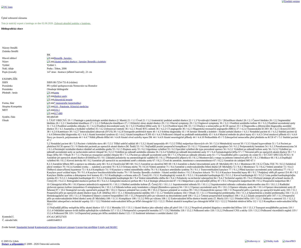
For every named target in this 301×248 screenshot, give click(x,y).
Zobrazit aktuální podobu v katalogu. (72, 23)
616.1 (57, 110)
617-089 (58, 113)
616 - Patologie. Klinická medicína (71, 106)
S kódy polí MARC (108, 227)
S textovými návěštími (86, 227)
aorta (56, 92)
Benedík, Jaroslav (63, 58)
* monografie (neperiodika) (67, 103)
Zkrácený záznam (66, 227)
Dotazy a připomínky (13, 244)
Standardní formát (25, 227)
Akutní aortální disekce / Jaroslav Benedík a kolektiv (80, 61)
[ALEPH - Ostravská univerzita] (7, 7)
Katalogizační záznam (46, 227)
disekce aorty (60, 96)
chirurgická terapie (63, 99)
